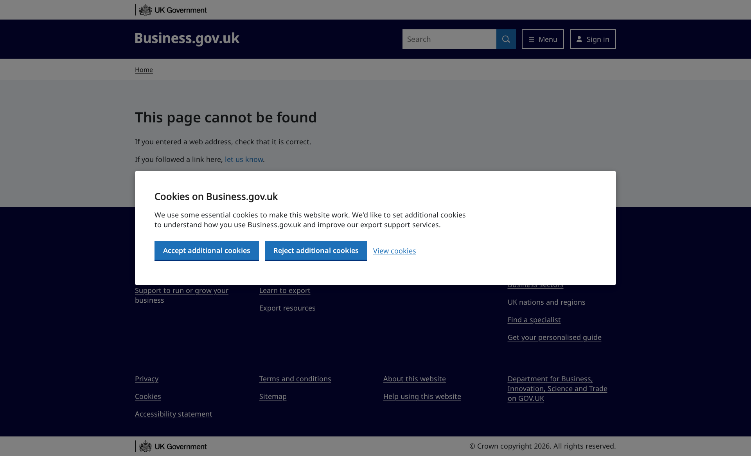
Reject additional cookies (316, 250)
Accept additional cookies (206, 250)
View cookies (394, 250)
